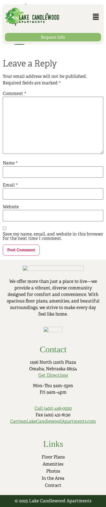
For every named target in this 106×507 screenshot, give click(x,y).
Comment (14, 93)
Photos (53, 471)
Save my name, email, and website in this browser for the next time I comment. (53, 236)
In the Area (53, 478)
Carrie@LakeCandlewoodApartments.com (53, 421)
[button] (95, 17)
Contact (53, 485)
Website (11, 207)
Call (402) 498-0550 (53, 408)
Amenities (53, 464)
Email (10, 185)
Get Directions (53, 375)
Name (10, 163)
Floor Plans (53, 457)
